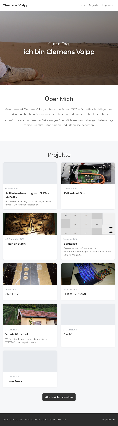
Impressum (108, 5)
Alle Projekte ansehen (59, 397)
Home (81, 5)
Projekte (93, 5)
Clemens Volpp (15, 5)
